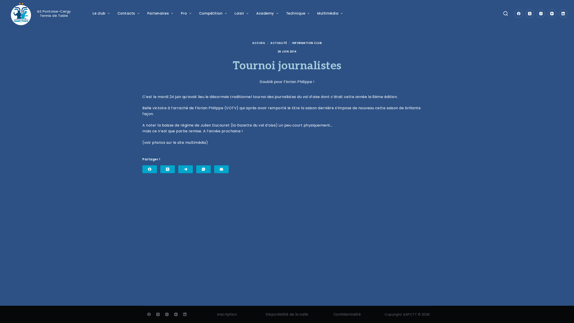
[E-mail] (221, 169)
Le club (99, 13)
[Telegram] (185, 169)
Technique (295, 13)
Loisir (239, 13)
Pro (184, 13)
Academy (265, 13)
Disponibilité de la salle (287, 314)
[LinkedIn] (563, 13)
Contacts (126, 13)
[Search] (505, 13)
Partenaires (158, 13)
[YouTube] (552, 13)
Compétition (211, 13)
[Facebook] (519, 13)
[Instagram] (541, 13)
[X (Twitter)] (530, 13)
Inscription (227, 314)
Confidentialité (347, 314)
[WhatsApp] (203, 169)
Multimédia (327, 13)
